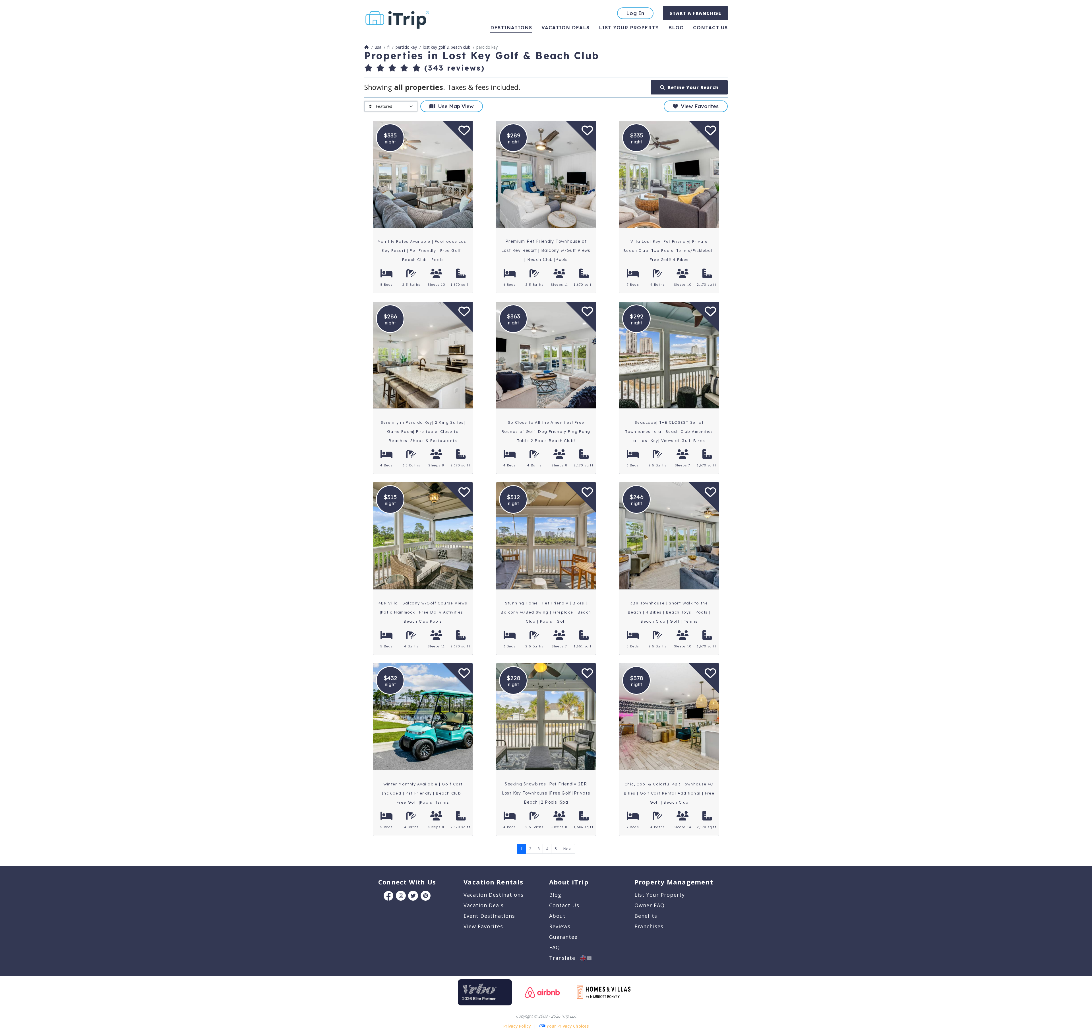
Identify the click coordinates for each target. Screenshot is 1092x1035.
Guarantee (563, 936)
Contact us (710, 27)
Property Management (673, 882)
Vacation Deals (565, 27)
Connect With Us (407, 882)
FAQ (554, 947)
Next (567, 848)
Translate (564, 957)
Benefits (645, 915)
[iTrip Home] (366, 47)
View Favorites (698, 106)
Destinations (511, 27)
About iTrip (568, 882)
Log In (635, 13)
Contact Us (564, 905)
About (557, 915)
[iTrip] (397, 18)
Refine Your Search (692, 87)
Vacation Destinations (494, 894)
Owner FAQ (649, 905)
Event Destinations (489, 915)
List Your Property (629, 27)
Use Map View (454, 106)
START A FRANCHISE (695, 13)
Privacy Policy (517, 1026)
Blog (676, 27)
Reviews (559, 926)
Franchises (648, 926)
